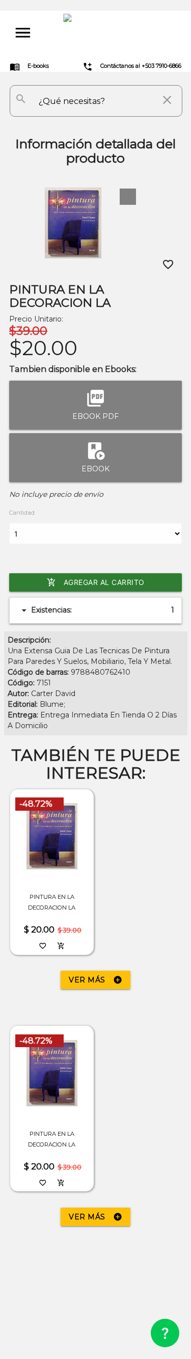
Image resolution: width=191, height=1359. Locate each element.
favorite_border (168, 264)
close (167, 100)
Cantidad (22, 512)
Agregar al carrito (96, 582)
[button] (128, 197)
